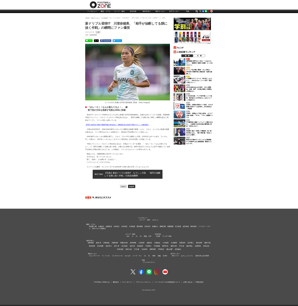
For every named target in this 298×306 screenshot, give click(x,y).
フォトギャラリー (149, 262)
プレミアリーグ (94, 256)
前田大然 (129, 249)
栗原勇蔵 (140, 226)
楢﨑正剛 (163, 226)
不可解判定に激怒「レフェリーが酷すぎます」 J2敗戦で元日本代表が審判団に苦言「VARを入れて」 (199, 124)
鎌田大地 (207, 243)
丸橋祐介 (101, 226)
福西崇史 (109, 226)
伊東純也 (106, 243)
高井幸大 (109, 246)
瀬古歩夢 (199, 243)
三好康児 (144, 249)
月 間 (199, 56)
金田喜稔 (186, 226)
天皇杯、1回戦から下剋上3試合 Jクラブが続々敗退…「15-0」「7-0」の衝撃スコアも (199, 115)
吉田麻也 (178, 249)
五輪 (159, 256)
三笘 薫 (136, 249)
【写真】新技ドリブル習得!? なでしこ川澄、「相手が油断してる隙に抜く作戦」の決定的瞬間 (132, 174)
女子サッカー (174, 11)
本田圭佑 (206, 246)
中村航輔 (157, 246)
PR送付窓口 (200, 282)
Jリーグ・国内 (119, 11)
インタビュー (92, 11)
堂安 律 (132, 246)
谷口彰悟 (124, 246)
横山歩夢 (169, 249)
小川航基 (166, 243)
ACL (128, 236)
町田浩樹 (120, 249)
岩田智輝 (133, 243)
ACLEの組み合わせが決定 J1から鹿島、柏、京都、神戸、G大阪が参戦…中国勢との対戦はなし (199, 89)
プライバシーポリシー (143, 282)
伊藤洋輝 (115, 243)
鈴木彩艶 (100, 246)
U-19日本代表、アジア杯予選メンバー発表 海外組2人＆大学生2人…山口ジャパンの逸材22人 (199, 98)
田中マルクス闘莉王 (99, 228)
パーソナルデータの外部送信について (167, 282)
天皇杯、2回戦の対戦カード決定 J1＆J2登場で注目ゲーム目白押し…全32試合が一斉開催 (199, 106)
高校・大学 (147, 236)
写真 (187, 11)
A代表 (158, 236)
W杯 (153, 256)
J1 (132, 236)
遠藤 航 (149, 243)
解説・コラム (106, 11)
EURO (165, 256)
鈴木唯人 (191, 243)
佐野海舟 (182, 243)
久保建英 (174, 243)
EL (149, 256)
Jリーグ (142, 220)
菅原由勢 (92, 246)
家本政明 (193, 226)
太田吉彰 (124, 226)
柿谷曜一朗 (93, 226)
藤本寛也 (189, 246)
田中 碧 (116, 246)
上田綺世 (141, 243)
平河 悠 (181, 246)
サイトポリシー (127, 282)
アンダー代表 (166, 236)
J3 (140, 236)
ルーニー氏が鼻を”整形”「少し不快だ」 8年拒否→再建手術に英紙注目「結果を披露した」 (199, 72)
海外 (148, 220)
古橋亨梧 (198, 246)
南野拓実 (153, 249)
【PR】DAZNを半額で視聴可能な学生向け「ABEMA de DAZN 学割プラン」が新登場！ (117, 125)
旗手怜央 (165, 246)
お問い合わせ (187, 282)
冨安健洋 (140, 246)
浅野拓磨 (91, 243)
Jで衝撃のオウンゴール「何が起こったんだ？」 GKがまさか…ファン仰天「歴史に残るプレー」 (199, 80)
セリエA (127, 256)
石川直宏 (178, 226)
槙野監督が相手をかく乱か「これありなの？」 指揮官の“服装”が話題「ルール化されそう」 (199, 63)
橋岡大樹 (174, 246)
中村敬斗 (149, 246)
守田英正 (161, 249)
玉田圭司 (147, 226)
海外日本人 (147, 11)
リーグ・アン (137, 256)
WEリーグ (175, 256)
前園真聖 (170, 226)
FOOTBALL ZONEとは (102, 282)
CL (145, 256)
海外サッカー (160, 11)
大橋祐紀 (157, 243)
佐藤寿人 (155, 226)
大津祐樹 (132, 226)
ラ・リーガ (106, 256)
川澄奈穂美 (93, 35)
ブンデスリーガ (117, 256)
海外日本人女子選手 (202, 256)
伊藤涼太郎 (124, 243)
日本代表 (133, 11)
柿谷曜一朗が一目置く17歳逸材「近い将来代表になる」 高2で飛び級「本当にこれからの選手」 (199, 133)
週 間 (187, 56)
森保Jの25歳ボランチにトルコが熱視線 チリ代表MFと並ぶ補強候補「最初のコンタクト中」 (199, 141)
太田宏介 (117, 226)
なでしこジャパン (187, 256)
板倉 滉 (98, 243)
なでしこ (155, 220)
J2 (136, 236)
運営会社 (116, 282)
